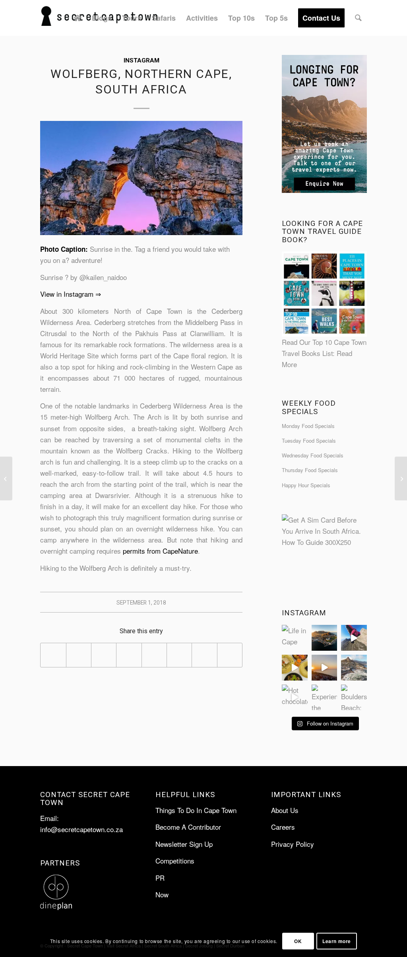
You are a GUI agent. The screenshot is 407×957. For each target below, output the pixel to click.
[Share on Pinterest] (128, 655)
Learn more (336, 941)
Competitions (174, 861)
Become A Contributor (188, 827)
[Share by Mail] (229, 655)
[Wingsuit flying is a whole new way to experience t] (354, 638)
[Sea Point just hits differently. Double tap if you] (354, 668)
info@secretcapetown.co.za (81, 829)
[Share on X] (78, 655)
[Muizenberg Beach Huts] (401, 478)
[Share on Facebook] (53, 655)
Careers (283, 827)
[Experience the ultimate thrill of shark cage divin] (324, 697)
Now (162, 894)
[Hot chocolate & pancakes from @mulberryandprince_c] (295, 697)
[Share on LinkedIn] (154, 655)
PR (160, 878)
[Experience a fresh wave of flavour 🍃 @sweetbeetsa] (295, 668)
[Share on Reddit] (204, 655)
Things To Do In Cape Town (195, 810)
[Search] (358, 18)
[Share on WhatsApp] (103, 655)
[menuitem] (77, 18)
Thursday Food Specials (310, 470)
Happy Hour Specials (306, 485)
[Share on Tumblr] (179, 655)
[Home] (77, 18)
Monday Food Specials (308, 426)
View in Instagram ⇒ (70, 294)
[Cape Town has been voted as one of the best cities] (324, 638)
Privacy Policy (292, 844)
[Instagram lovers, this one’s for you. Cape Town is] (324, 668)
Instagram (141, 60)
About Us (284, 810)
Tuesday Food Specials (309, 440)
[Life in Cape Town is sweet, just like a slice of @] (295, 638)
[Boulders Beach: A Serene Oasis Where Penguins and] (354, 697)
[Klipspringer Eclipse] (6, 478)
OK (298, 941)
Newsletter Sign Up (184, 844)
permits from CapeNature (160, 551)
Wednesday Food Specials (312, 455)
